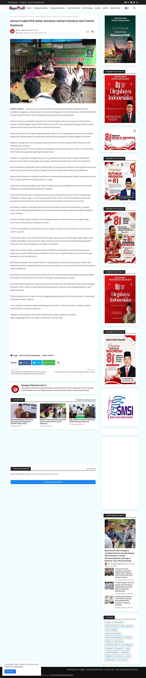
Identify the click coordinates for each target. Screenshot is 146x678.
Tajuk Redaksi (123, 660)
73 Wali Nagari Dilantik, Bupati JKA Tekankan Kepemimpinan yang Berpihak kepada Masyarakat (124, 587)
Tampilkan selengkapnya (85, 400)
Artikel (105, 8)
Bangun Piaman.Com (32, 385)
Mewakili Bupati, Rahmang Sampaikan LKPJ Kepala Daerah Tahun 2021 (22, 422)
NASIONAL (109, 649)
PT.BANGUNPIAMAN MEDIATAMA (61, 675)
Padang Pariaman (57, 8)
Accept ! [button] (10, 671)
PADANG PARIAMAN (112, 652)
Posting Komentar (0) (53, 482)
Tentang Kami (13, 2)
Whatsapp (50, 363)
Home (29, 8)
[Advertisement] (55, 337)
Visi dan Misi (109, 669)
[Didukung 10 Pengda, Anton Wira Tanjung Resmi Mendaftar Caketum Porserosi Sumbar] (109, 600)
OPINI (127, 649)
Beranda (13, 16)
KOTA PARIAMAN (126, 645)
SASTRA (127, 656)
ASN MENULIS (118, 622)
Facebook (26, 363)
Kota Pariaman (73, 8)
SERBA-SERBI (110, 660)
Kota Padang (87, 8)
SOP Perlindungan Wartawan (126, 669)
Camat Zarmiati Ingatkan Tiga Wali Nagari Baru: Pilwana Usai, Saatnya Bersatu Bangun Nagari (124, 573)
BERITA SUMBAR (111, 630)
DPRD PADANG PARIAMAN (29, 355)
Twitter (38, 363)
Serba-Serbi (115, 8)
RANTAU (119, 656)
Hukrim (98, 8)
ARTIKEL (108, 622)
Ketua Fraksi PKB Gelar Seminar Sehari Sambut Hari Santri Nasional (53, 422)
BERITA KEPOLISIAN (112, 626)
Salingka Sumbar (41, 8)
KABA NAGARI (118, 641)
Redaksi (23, 2)
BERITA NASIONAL (127, 626)
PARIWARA (125, 652)
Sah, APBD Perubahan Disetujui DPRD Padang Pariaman (82, 421)
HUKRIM (108, 641)
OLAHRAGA (119, 649)
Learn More (18, 666)
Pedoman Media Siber (36, 2)
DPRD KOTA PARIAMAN (113, 634)
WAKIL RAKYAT (23, 16)
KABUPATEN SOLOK (112, 645)
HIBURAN (128, 637)
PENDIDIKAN (109, 656)
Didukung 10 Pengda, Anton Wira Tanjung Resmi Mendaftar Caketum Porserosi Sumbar (123, 601)
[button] (134, 8)
